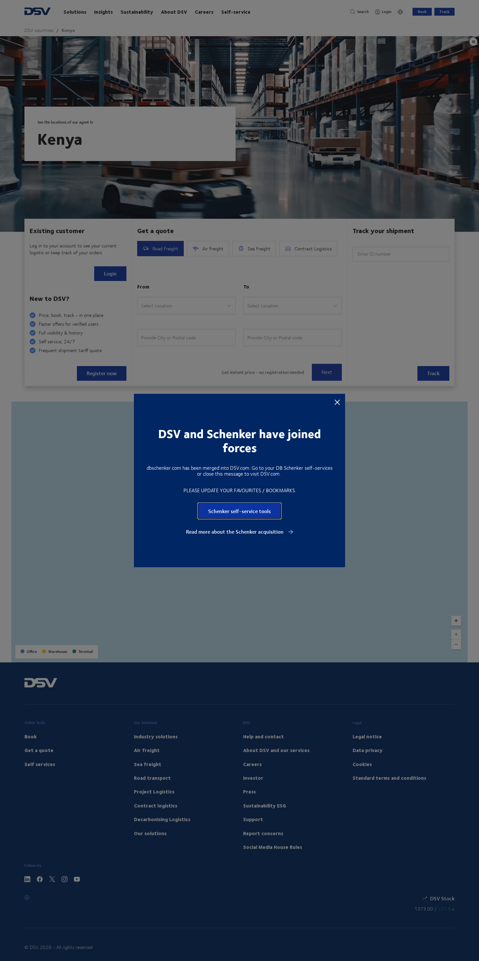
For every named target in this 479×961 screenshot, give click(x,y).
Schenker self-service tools (239, 511)
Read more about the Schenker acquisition (235, 532)
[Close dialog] (337, 402)
